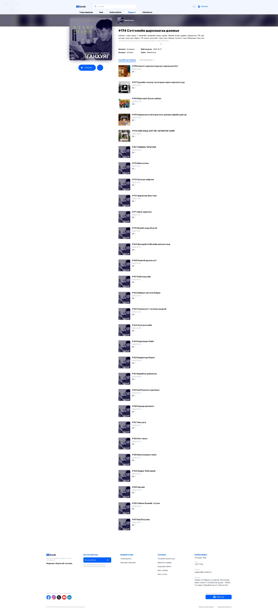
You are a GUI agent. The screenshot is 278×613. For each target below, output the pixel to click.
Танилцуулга (125, 559)
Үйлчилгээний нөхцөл (206, 607)
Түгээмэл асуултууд (166, 559)
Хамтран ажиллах (128, 563)
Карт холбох (163, 570)
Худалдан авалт (164, 566)
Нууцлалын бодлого (225, 607)
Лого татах (162, 574)
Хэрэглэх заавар (164, 563)
